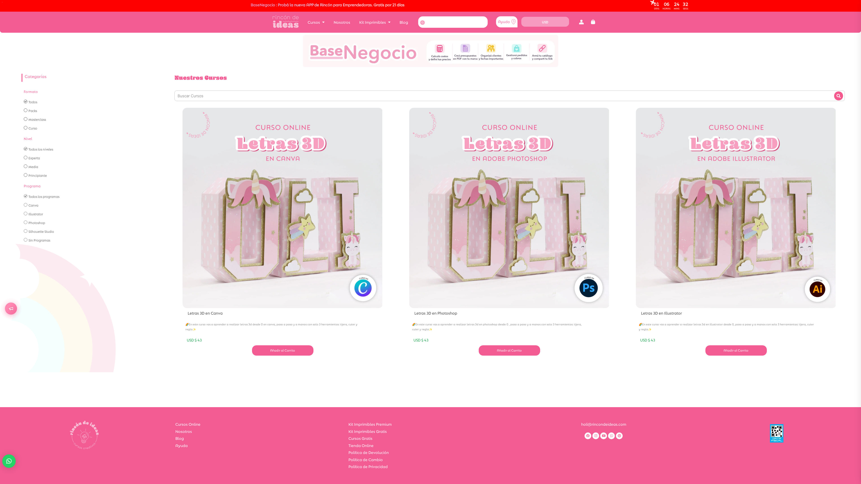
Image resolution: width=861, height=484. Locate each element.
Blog (404, 22)
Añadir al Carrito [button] (282, 350)
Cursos (314, 22)
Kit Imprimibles (372, 22)
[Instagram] (595, 435)
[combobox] (453, 22)
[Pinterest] (619, 435)
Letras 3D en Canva (205, 313)
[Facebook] (588, 435)
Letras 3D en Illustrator (661, 313)
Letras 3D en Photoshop (435, 313)
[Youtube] (603, 435)
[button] (581, 22)
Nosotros (342, 22)
